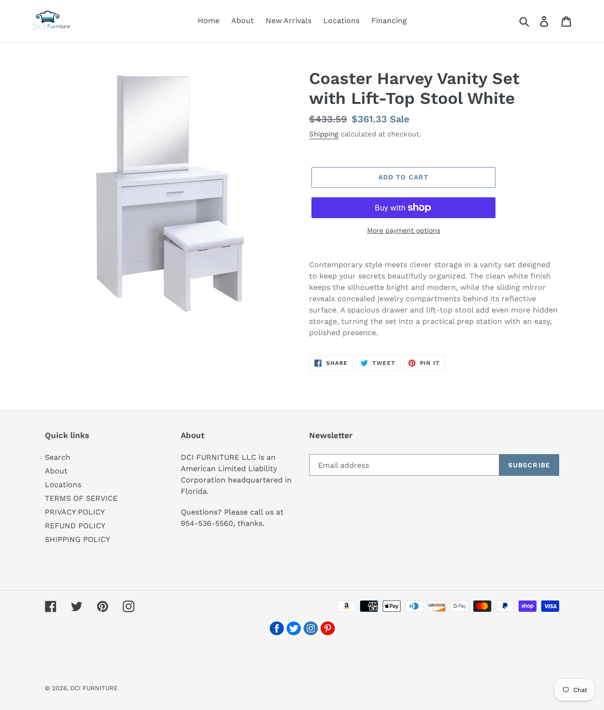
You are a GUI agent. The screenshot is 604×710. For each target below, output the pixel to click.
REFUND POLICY (75, 525)
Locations (63, 484)
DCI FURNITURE (93, 688)
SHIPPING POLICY (77, 539)
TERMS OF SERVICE (81, 498)
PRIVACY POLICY (75, 511)
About (56, 470)
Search (57, 457)
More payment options (403, 230)
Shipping (323, 134)
